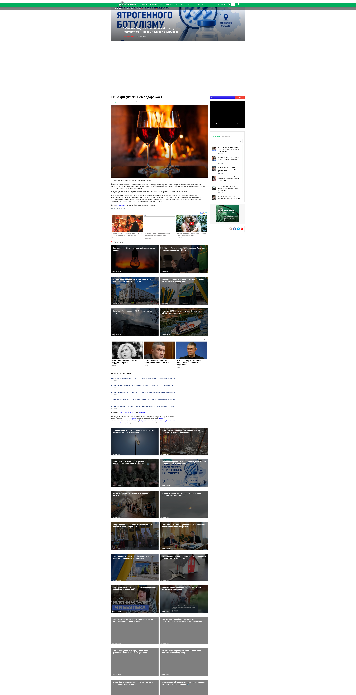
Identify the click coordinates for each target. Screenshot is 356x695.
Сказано (187, 4)
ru (225, 4)
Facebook (135, 421)
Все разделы (197, 4)
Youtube (123, 423)
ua (222, 4)
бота (172, 423)
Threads (153, 421)
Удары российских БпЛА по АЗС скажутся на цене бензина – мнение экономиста (143, 399)
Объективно (143, 4)
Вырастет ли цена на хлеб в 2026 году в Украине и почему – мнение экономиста (143, 378)
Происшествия (129, 36)
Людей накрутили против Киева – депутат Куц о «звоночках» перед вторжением (228, 178)
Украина (131, 412)
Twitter (238, 228)
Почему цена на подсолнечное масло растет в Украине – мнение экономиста (142, 385)
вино (141, 412)
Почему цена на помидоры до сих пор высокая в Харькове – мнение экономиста (143, 392)
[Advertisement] (178, 54)
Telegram (133, 419)
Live (217, 4)
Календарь (179, 4)
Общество (116, 102)
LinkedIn (159, 421)
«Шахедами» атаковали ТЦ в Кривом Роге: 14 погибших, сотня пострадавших (152, 29)
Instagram (142, 421)
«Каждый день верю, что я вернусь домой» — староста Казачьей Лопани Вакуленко (229, 159)
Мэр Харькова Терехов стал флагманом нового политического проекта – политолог (229, 198)
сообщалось (120, 205)
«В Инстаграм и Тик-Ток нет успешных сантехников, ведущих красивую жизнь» (228, 169)
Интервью (169, 4)
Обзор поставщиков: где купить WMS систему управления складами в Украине (142, 406)
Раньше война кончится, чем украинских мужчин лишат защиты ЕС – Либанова (228, 188)
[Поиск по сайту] (229, 4)
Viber (148, 421)
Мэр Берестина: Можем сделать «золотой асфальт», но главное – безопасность (228, 149)
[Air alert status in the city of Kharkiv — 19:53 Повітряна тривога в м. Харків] (156, 8)
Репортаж (153, 4)
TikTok (128, 423)
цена (145, 412)
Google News (167, 421)
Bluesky (174, 421)
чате (161, 419)
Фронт (161, 4)
